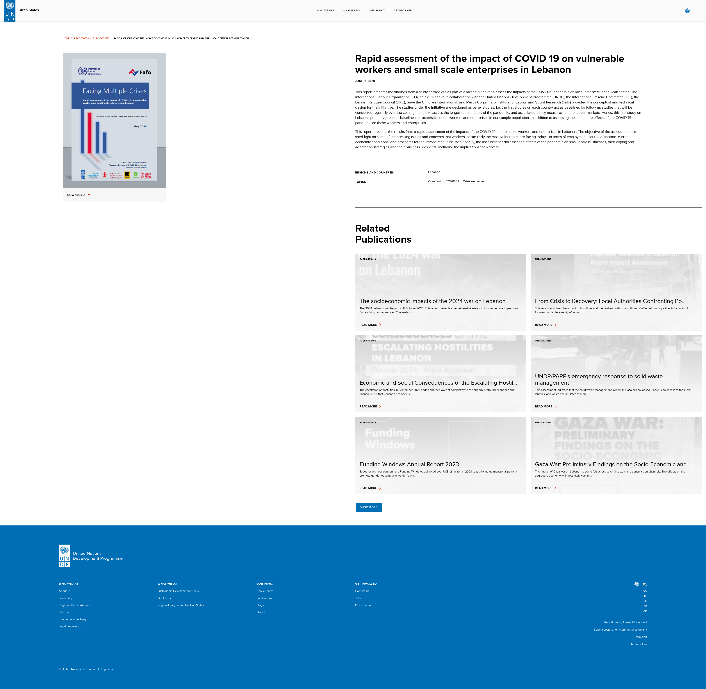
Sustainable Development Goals (178, 591)
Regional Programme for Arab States (181, 605)
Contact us (362, 591)
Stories (260, 612)
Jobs (358, 598)
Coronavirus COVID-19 (443, 181)
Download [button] (76, 195)
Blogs (260, 605)
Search (695, 10)
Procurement (363, 605)
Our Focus (164, 598)
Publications (101, 38)
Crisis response (473, 181)
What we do (351, 10)
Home (66, 38)
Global (687, 10)
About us (64, 591)
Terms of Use (639, 644)
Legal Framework (70, 626)
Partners (64, 612)
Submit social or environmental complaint (620, 629)
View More (368, 507)
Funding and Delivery (72, 619)
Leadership (66, 598)
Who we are (325, 10)
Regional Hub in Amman (74, 605)
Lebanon (434, 172)
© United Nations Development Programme (87, 669)
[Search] (645, 598)
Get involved (403, 10)
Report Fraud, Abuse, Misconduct (625, 622)
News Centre (264, 591)
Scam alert (640, 637)
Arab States (29, 10)
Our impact (377, 10)
